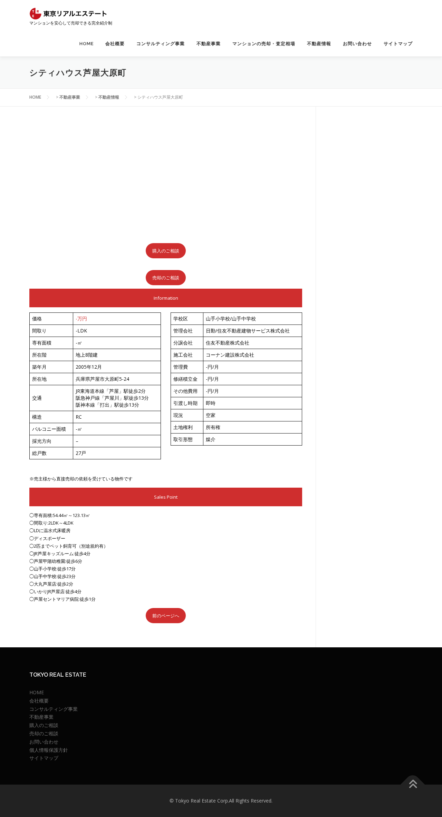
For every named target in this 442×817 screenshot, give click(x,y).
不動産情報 (319, 43)
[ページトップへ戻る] (413, 785)
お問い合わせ (357, 43)
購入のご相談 (165, 251)
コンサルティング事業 (160, 43)
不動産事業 (208, 43)
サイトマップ (398, 43)
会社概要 (115, 43)
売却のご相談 (165, 278)
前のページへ (165, 615)
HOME (86, 43)
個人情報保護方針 (48, 750)
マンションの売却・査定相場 (263, 43)
